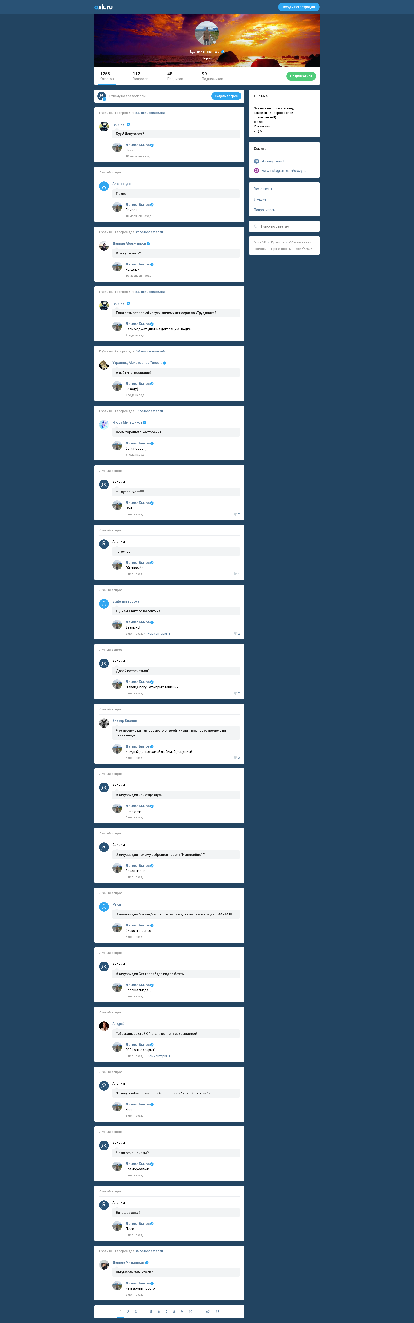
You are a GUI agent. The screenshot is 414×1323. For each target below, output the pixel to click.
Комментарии (159, 633)
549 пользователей (150, 113)
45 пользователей (149, 1251)
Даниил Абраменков (129, 243)
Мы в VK (260, 242)
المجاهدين (119, 124)
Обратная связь (301, 242)
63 (217, 1312)
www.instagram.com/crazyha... (285, 171)
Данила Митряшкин (128, 1262)
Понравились (264, 210)
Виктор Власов (124, 721)
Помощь (260, 249)
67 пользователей (149, 411)
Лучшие (260, 199)
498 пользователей (150, 351)
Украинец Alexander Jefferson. (137, 363)
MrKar (117, 904)
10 (190, 1312)
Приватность (281, 249)
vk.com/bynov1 (273, 161)
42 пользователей (149, 232)
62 (208, 1312)
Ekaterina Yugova (125, 601)
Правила (277, 242)
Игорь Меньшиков (127, 422)
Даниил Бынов (138, 145)
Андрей (118, 1024)
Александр (121, 184)
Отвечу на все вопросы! (173, 96)
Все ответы (263, 189)
